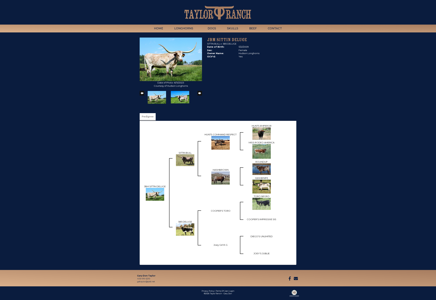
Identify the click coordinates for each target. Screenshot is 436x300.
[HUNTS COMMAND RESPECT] (220, 142)
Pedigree (148, 116)
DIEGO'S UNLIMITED (262, 236)
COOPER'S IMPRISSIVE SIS (261, 219)
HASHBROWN (221, 169)
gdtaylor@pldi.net (146, 281)
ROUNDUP (261, 161)
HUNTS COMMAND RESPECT (221, 134)
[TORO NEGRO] (261, 203)
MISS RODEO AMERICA (261, 142)
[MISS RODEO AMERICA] (261, 151)
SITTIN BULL (213, 43)
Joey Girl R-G (221, 245)
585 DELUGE (229, 43)
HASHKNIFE (261, 178)
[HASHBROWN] (220, 177)
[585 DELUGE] (185, 229)
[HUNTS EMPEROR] (261, 133)
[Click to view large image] (171, 59)
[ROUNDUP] (261, 169)
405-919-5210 (143, 278)
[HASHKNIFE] (261, 186)
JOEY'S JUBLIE (262, 253)
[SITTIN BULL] (185, 160)
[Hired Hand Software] (294, 295)
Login (231, 291)
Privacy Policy (208, 291)
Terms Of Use (222, 291)
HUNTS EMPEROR (261, 125)
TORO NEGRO (261, 196)
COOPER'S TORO (220, 210)
